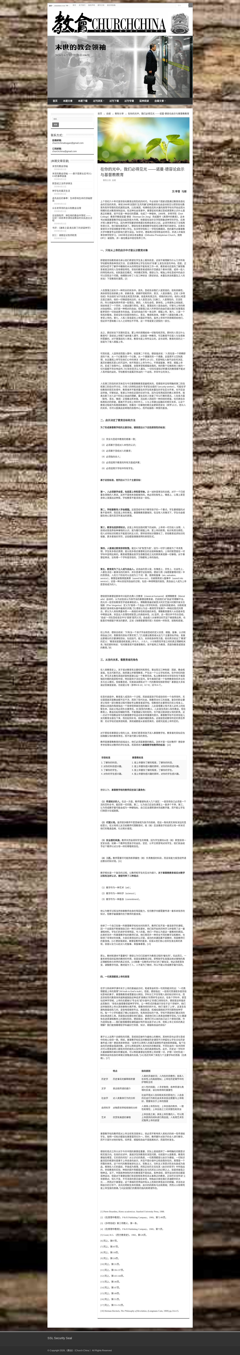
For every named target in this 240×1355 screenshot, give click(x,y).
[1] (133, 207)
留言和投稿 (111, 5)
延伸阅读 (144, 101)
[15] (179, 1016)
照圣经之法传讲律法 (62, 183)
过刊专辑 (129, 101)
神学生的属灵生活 (61, 191)
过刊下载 (114, 101)
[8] (110, 647)
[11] (120, 861)
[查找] (190, 5)
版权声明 (91, 5)
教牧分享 (119, 113)
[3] (154, 299)
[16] (142, 1055)
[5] (134, 608)
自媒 (108, 113)
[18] (122, 1188)
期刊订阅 (101, 5)
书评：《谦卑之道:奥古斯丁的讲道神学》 (72, 228)
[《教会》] (120, 22)
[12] (113, 941)
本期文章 (67, 101)
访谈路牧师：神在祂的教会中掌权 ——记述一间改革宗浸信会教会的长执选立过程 (72, 218)
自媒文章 (159, 101)
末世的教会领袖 (60, 166)
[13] (149, 944)
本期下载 (83, 101)
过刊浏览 (97, 101)
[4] (125, 369)
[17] (108, 1058)
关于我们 (82, 5)
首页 (74, 5)
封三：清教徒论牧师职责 (64, 235)
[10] (169, 745)
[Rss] (189, 1350)
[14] (133, 962)
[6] (153, 614)
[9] (137, 709)
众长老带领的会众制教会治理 (66, 208)
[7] (141, 635)
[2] (126, 279)
